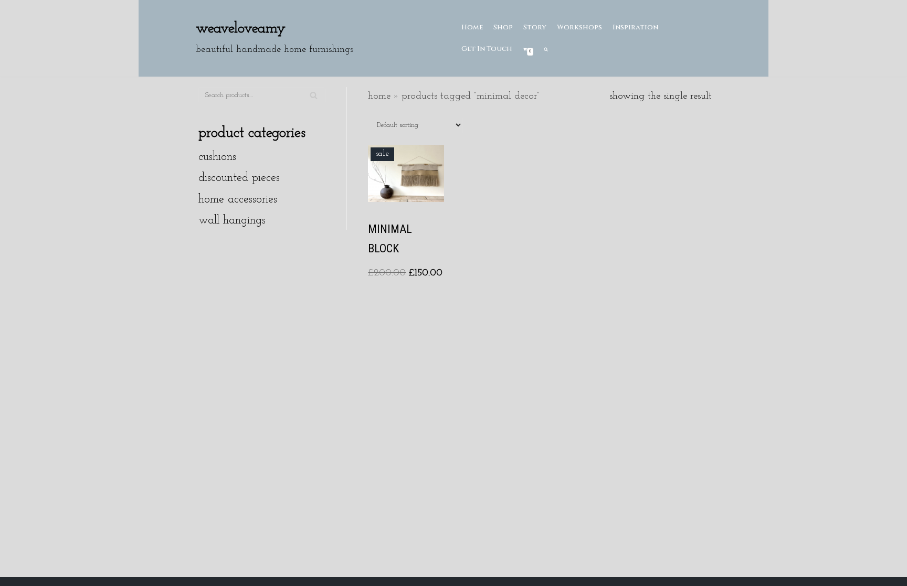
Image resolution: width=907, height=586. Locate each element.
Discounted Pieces (239, 178)
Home (472, 27)
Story (534, 27)
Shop (503, 27)
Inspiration (635, 27)
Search (314, 99)
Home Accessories (237, 200)
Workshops (579, 27)
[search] (546, 49)
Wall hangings (232, 221)
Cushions (217, 157)
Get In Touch (486, 49)
